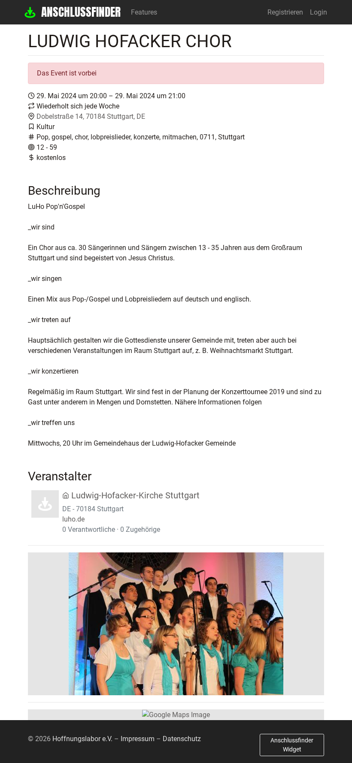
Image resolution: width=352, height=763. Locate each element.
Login (318, 12)
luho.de (73, 519)
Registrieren (285, 12)
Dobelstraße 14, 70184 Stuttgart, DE (90, 116)
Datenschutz (182, 739)
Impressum (138, 739)
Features (144, 12)
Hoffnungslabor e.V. (82, 739)
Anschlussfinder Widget (291, 745)
